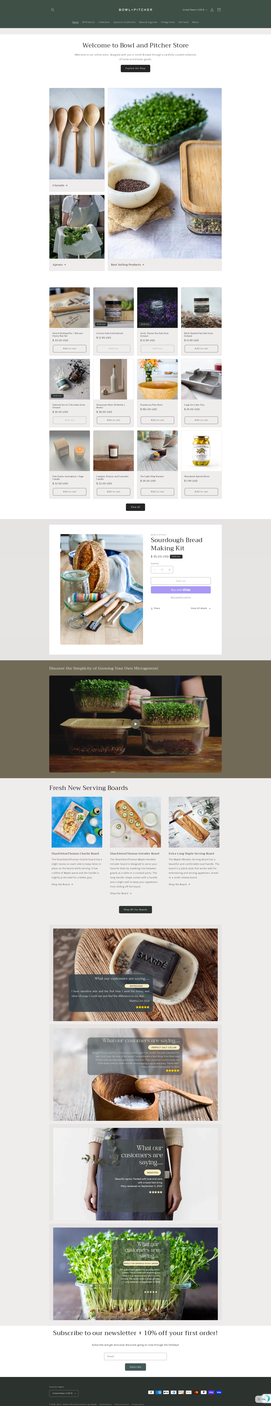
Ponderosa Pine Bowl (151, 405)
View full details (199, 608)
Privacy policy (138, 1404)
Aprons (58, 265)
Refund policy (106, 1404)
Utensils (58, 185)
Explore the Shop (135, 68)
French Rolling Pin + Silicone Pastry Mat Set (68, 334)
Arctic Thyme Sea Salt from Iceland (154, 334)
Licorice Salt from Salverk (109, 333)
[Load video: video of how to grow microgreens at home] (135, 724)
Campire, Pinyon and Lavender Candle (112, 478)
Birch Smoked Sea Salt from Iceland (198, 334)
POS (71, 1404)
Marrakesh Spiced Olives (197, 476)
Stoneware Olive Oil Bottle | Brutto (110, 406)
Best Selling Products (126, 265)
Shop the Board (61, 884)
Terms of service (122, 1404)
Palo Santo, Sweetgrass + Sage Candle (68, 478)
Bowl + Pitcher (63, 1404)
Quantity (155, 563)
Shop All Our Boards (135, 909)
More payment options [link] (181, 597)
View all (135, 507)
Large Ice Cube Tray (194, 405)
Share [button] (157, 608)
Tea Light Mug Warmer (152, 476)
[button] (52, 9)
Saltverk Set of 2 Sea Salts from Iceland (69, 406)
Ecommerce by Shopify (87, 1404)
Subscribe (135, 1367)
